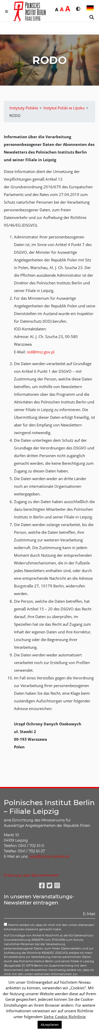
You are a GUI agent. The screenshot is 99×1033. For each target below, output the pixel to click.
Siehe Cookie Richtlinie (65, 1016)
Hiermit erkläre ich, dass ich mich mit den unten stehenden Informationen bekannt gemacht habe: (49, 927)
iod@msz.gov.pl (41, 351)
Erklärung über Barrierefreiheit (31, 875)
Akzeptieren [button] (50, 1024)
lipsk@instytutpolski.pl (49, 856)
